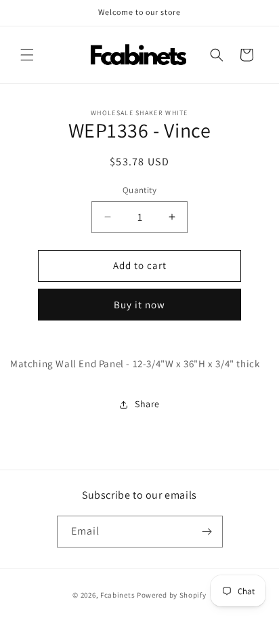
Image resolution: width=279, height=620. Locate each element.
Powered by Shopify (172, 595)
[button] (27, 55)
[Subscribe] (207, 531)
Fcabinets (117, 595)
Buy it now (139, 304)
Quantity (139, 190)
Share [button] (147, 404)
